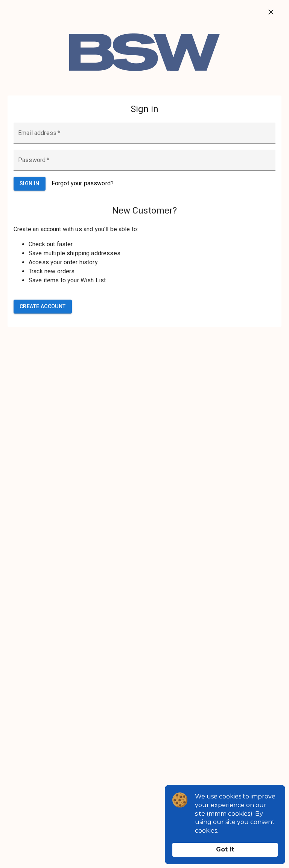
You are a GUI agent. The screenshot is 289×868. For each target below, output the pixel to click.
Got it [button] (225, 849)
